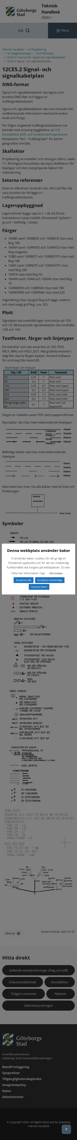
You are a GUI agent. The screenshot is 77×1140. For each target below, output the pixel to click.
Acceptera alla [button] (23, 580)
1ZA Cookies (55, 573)
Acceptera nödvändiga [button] (49, 580)
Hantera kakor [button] (39, 586)
